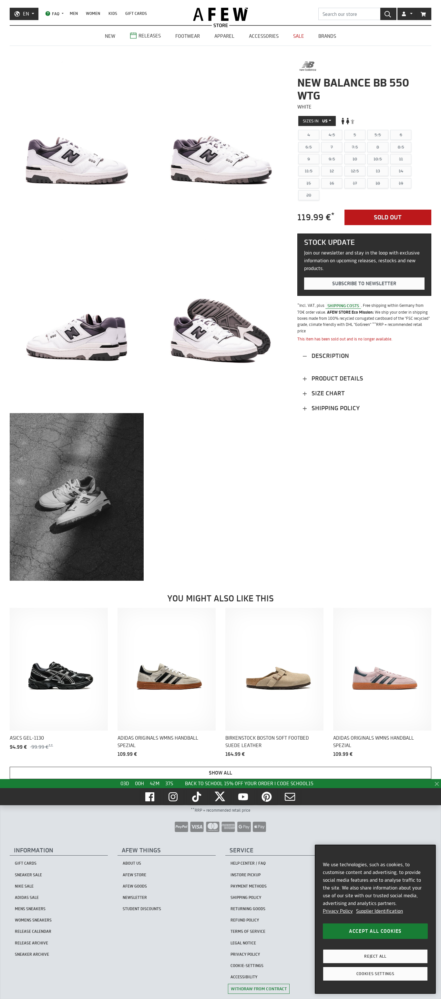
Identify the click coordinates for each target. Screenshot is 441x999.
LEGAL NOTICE (243, 943)
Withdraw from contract (259, 988)
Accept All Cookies (375, 931)
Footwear (187, 36)
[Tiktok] (197, 796)
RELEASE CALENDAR (33, 931)
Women (93, 13)
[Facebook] (150, 796)
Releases (149, 36)
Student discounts (142, 908)
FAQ (55, 13)
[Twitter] (220, 796)
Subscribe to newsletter (364, 283)
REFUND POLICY (245, 920)
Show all (220, 773)
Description (329, 355)
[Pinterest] (267, 796)
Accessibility (244, 976)
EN (26, 14)
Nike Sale (24, 886)
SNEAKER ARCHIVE (32, 954)
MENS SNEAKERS (30, 908)
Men (74, 13)
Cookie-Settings (247, 965)
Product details (336, 378)
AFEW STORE (220, 14)
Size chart (327, 393)
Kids (112, 13)
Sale (298, 36)
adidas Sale (27, 897)
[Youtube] (244, 796)
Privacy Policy (338, 911)
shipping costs (343, 305)
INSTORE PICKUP (246, 874)
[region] (375, 919)
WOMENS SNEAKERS (33, 920)
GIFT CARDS (136, 13)
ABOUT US (132, 863)
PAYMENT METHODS (249, 886)
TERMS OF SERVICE (248, 931)
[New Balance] (307, 66)
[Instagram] (174, 796)
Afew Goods (135, 886)
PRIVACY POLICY (245, 954)
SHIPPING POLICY (246, 897)
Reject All (375, 956)
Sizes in (315, 120)
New (110, 36)
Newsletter (135, 897)
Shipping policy (335, 408)
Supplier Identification (379, 911)
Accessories (264, 36)
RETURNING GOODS (248, 908)
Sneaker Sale (28, 874)
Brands (327, 36)
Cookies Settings (375, 973)
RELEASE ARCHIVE (31, 943)
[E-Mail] (291, 796)
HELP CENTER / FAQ (248, 863)
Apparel (224, 36)
